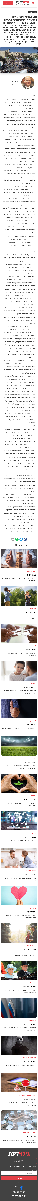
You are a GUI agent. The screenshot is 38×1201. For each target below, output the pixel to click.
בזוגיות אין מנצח (31, 870)
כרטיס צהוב (32, 683)
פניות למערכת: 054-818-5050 (19, 1161)
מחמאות (33, 908)
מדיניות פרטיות (19, 1196)
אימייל (34, 1170)
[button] (33, 3)
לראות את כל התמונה (29, 1058)
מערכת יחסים (31, 945)
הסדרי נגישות (19, 1192)
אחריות (33, 796)
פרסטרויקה (32, 1020)
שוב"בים (33, 608)
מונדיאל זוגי (32, 758)
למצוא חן (33, 721)
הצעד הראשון (31, 571)
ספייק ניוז (33, 833)
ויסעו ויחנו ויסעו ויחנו (29, 1133)
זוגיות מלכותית (31, 983)
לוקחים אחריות (31, 646)
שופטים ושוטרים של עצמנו (27, 1095)
